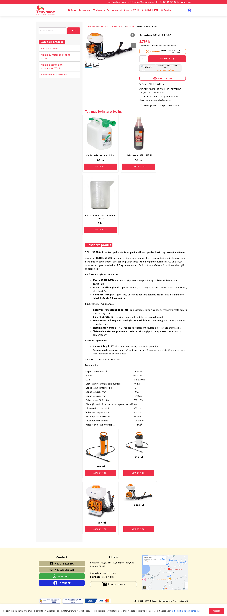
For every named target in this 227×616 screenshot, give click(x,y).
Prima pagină (92, 26)
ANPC (136, 601)
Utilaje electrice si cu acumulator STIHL (52, 66)
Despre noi (84, 10)
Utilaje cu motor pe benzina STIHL (55, 56)
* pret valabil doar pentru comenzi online (157, 45)
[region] (113, 610)
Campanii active (49, 48)
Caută (74, 30)
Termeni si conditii (180, 601)
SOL (141, 601)
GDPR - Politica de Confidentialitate (185, 611)
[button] (133, 45)
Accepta (216, 611)
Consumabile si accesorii (54, 74)
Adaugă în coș (167, 58)
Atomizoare (131, 26)
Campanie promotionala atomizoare (155, 100)
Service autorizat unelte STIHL (123, 10)
